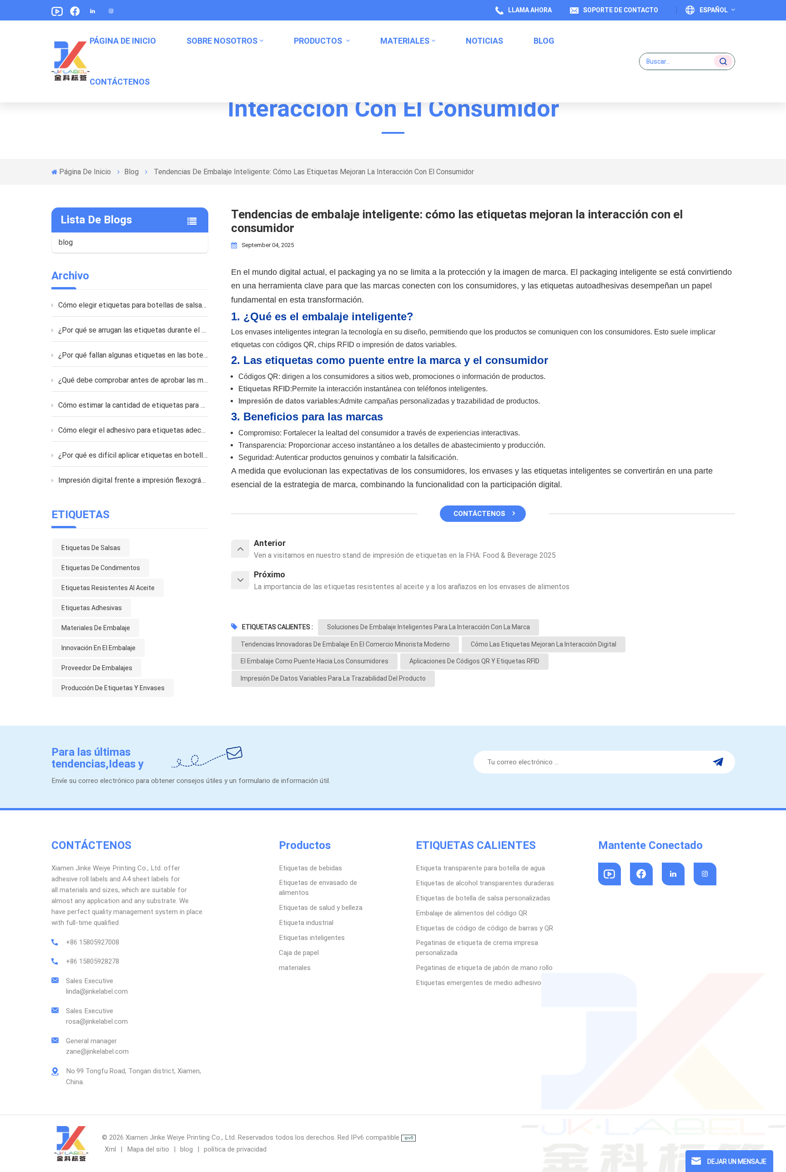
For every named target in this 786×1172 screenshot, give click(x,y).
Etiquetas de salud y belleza (321, 908)
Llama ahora (530, 10)
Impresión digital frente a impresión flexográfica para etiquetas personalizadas (133, 480)
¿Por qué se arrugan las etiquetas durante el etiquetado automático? (133, 330)
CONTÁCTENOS (479, 514)
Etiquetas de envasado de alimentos (318, 888)
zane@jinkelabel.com (97, 1051)
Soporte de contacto (620, 10)
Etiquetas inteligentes (312, 938)
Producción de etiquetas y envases (113, 688)
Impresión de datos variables (288, 401)
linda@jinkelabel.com (97, 991)
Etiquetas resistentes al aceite (108, 587)
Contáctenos (120, 81)
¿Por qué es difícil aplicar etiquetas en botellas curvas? (133, 455)
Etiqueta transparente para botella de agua (480, 868)
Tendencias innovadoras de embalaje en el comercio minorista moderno (345, 644)
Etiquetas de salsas (91, 547)
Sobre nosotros (221, 40)
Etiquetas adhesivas (91, 607)
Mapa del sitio (149, 1149)
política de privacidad (235, 1149)
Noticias (484, 40)
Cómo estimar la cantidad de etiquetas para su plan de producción (133, 405)
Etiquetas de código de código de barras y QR (484, 928)
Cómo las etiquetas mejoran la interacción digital (543, 644)
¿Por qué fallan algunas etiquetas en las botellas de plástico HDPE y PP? (133, 355)
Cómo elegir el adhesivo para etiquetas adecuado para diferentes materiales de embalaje (133, 430)
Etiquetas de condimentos (100, 567)
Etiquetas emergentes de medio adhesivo (478, 983)
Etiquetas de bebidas (310, 868)
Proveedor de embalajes (96, 668)
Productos (319, 40)
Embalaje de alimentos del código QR (471, 913)
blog (544, 40)
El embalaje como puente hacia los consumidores (314, 661)
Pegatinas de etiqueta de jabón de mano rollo (484, 968)
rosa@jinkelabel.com (97, 1021)
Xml (110, 1149)
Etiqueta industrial (306, 923)
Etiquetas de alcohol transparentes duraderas (485, 883)
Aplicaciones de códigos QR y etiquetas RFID (474, 661)
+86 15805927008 (92, 942)
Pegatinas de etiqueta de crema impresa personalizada (477, 948)
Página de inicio (123, 40)
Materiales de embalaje (95, 627)
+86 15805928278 (92, 961)
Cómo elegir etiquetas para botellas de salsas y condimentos (133, 305)
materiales (404, 40)
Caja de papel (299, 953)
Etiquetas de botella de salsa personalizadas (483, 898)
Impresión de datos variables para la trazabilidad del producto (333, 678)
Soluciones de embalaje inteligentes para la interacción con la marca (428, 627)
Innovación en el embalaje (98, 648)
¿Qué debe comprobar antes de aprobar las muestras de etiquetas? (133, 380)
